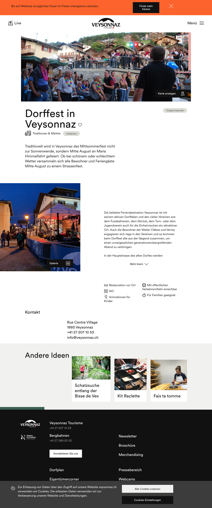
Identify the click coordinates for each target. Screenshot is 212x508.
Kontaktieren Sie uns (65, 453)
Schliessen (171, 6)
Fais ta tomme (167, 396)
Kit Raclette (128, 396)
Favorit (80, 125)
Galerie (54, 263)
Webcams (127, 479)
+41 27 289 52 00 (61, 440)
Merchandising (131, 454)
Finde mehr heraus (146, 7)
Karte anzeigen (167, 93)
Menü (192, 23)
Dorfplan (57, 470)
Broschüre (127, 445)
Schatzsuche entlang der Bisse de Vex (87, 391)
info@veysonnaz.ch (82, 337)
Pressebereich (130, 470)
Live (17, 23)
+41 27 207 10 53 (80, 332)
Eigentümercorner (64, 479)
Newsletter (128, 436)
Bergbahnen (59, 435)
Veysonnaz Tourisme (30, 424)
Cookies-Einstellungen (147, 500)
